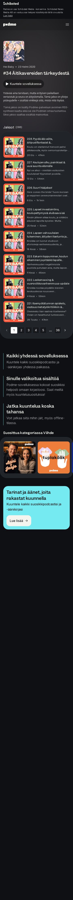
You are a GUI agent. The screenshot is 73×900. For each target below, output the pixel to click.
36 (58, 330)
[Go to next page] (65, 330)
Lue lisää (8, 15)
